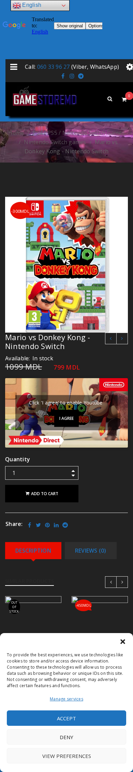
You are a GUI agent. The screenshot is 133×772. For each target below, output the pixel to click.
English (31, 5)
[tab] (33, 550)
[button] (122, 641)
